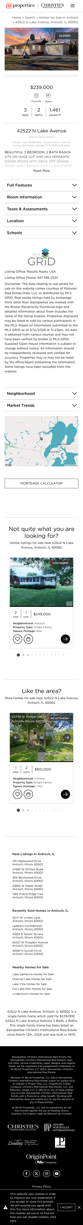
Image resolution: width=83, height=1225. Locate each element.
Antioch (66, 142)
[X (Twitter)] (36, 1176)
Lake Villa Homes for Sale (29, 984)
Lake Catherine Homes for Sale (33, 974)
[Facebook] (26, 1176)
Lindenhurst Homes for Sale (31, 993)
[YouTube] (56, 1176)
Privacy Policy (41, 1186)
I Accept (66, 1207)
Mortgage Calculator (41, 483)
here (13, 1220)
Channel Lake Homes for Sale (32, 979)
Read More (41, 170)
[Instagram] (46, 1176)
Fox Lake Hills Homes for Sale (32, 988)
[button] (41, 441)
